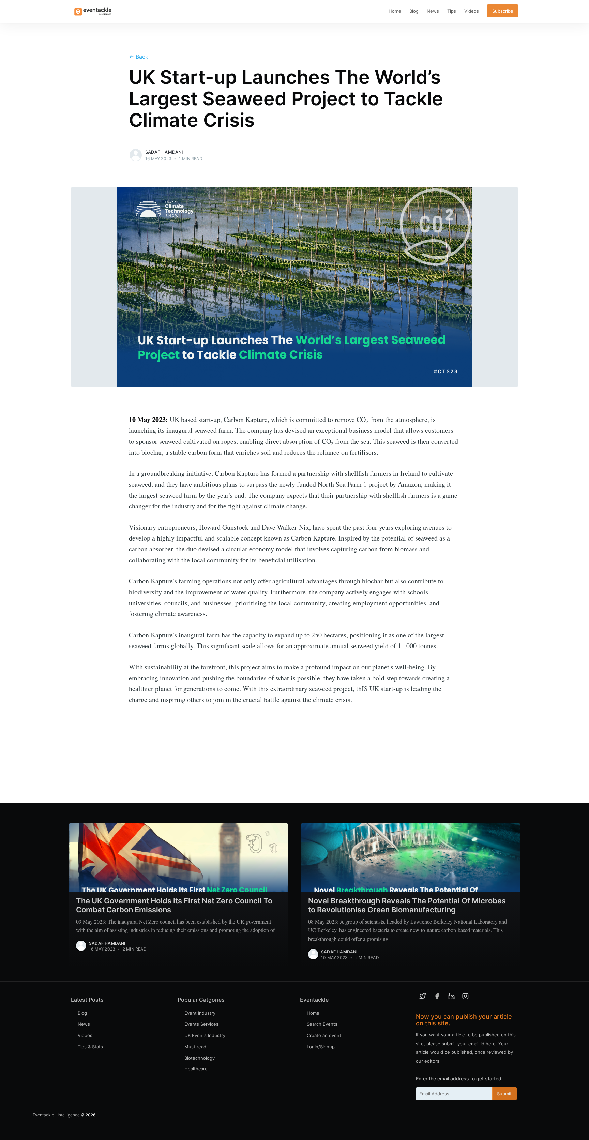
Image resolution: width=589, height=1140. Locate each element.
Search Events (322, 1024)
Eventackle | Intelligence (56, 1115)
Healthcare (196, 1068)
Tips (451, 11)
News (433, 11)
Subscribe (502, 11)
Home (395, 11)
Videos (471, 11)
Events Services (201, 1024)
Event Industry (199, 1013)
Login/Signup (321, 1046)
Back (138, 56)
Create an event (324, 1035)
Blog (414, 11)
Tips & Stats (90, 1046)
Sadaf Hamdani (164, 152)
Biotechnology (199, 1058)
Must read (195, 1046)
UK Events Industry (204, 1035)
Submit (504, 1093)
